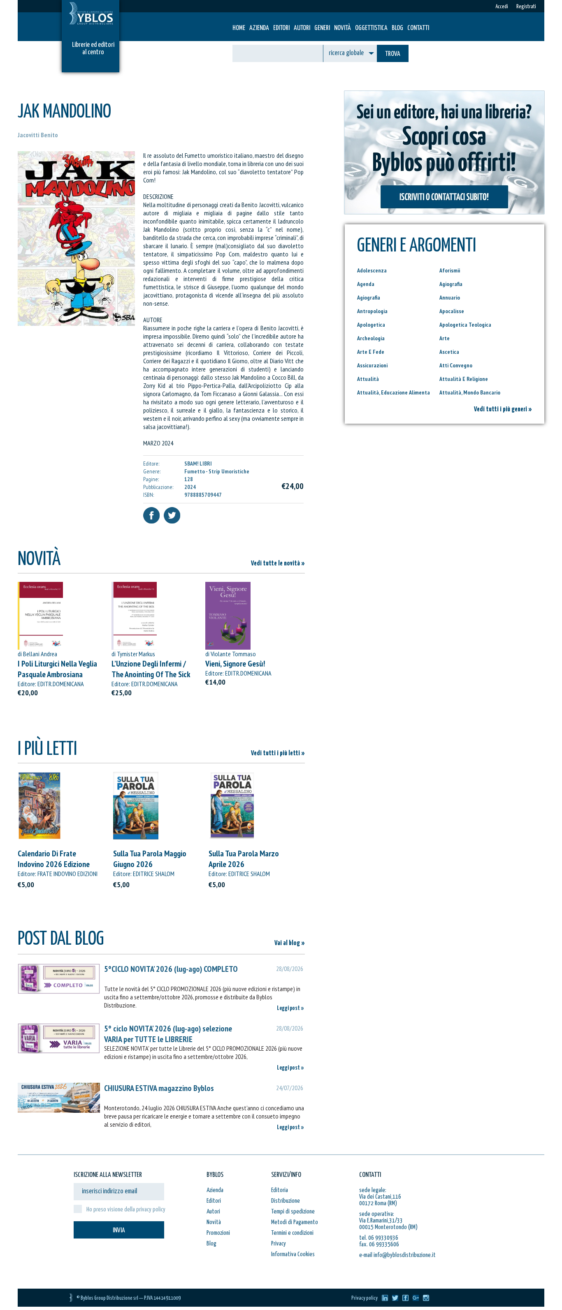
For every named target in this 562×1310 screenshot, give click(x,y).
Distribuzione (285, 1201)
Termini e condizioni (292, 1233)
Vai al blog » (289, 943)
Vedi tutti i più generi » (503, 409)
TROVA (392, 54)
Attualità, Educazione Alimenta (393, 392)
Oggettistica (371, 28)
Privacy (278, 1244)
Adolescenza (372, 270)
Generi (322, 28)
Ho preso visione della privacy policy (125, 1209)
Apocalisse (451, 311)
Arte (444, 338)
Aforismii (449, 270)
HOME (238, 28)
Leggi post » (290, 1008)
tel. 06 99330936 (378, 1238)
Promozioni (218, 1233)
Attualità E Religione (463, 379)
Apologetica (371, 324)
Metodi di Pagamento (294, 1222)
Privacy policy (364, 1298)
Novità (342, 28)
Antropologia (372, 311)
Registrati (526, 6)
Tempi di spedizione (293, 1212)
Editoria (279, 1190)
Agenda (365, 284)
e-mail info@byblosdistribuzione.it (397, 1255)
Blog (397, 28)
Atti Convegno (455, 365)
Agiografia (450, 284)
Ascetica (449, 351)
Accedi (501, 6)
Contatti (418, 28)
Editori (281, 28)
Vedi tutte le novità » (278, 563)
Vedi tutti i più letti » (278, 753)
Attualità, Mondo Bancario (469, 392)
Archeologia (371, 338)
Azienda (259, 28)
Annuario (449, 297)
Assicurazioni (372, 365)
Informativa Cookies (293, 1254)
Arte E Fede (370, 351)
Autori (302, 28)
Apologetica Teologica (465, 324)
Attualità (368, 379)
